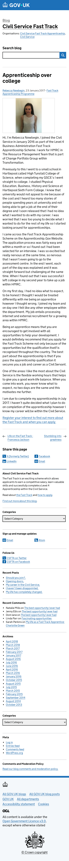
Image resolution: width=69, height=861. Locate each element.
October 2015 (14, 680)
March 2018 (13, 645)
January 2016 (13, 676)
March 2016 (13, 673)
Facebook (44, 456)
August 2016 (13, 659)
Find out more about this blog (20, 501)
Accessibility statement (19, 804)
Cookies (43, 804)
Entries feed (13, 745)
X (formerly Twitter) (18, 456)
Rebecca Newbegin (14, 90)
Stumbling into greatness (52, 437)
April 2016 (12, 669)
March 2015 (13, 690)
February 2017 (14, 652)
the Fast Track (24, 495)
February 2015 (14, 694)
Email (42, 461)
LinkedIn (12, 461)
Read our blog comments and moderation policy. (30, 768)
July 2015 (11, 687)
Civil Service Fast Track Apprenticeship (42, 33)
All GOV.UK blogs (14, 794)
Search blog (12, 48)
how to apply (45, 495)
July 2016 (11, 662)
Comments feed (15, 749)
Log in (9, 742)
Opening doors (14, 581)
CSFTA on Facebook (18, 561)
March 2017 (13, 648)
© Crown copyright (34, 852)
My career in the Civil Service (22, 584)
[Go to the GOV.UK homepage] (16, 5)
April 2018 (12, 641)
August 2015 (13, 683)
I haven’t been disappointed (22, 588)
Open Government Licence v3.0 (24, 821)
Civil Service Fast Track (30, 26)
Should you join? (15, 577)
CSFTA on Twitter (17, 558)
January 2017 (13, 655)
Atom (42, 540)
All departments (28, 799)
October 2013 (14, 704)
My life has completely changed (24, 591)
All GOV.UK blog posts (44, 794)
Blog (6, 20)
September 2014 (15, 697)
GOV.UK (8, 799)
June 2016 (12, 666)
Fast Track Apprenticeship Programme (30, 92)
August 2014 (13, 701)
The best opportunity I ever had (42, 607)
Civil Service (27, 36)
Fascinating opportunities (37, 618)
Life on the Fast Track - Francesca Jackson (20, 437)
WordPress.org (14, 752)
